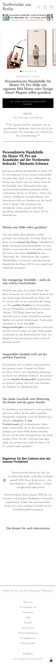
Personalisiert (28, 77)
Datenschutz (28, 628)
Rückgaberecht (28, 638)
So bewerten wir (28, 607)
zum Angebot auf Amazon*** (28, 659)
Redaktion (28, 654)
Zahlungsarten (28, 643)
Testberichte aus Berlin (17, 7)
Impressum (28, 612)
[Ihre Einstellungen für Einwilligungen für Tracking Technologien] (51, 660)
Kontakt (28, 623)
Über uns (27, 602)
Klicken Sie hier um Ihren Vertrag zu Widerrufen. (28, 591)
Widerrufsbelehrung (28, 633)
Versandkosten (36, 118)
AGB (28, 618)
